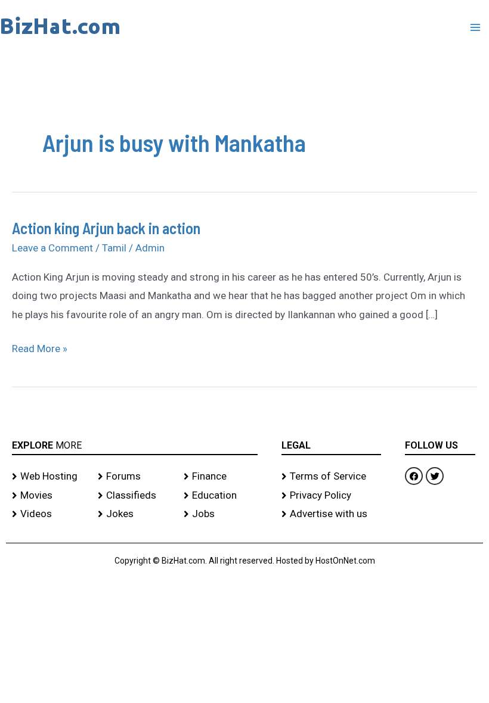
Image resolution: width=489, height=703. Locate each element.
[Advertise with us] (331, 514)
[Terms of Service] (331, 476)
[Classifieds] (135, 495)
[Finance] (221, 476)
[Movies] (49, 495)
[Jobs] (221, 514)
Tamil (114, 248)
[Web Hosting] (49, 476)
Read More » (39, 347)
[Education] (221, 495)
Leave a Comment (52, 248)
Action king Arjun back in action (106, 228)
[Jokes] (135, 514)
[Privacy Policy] (331, 495)
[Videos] (49, 514)
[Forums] (135, 476)
